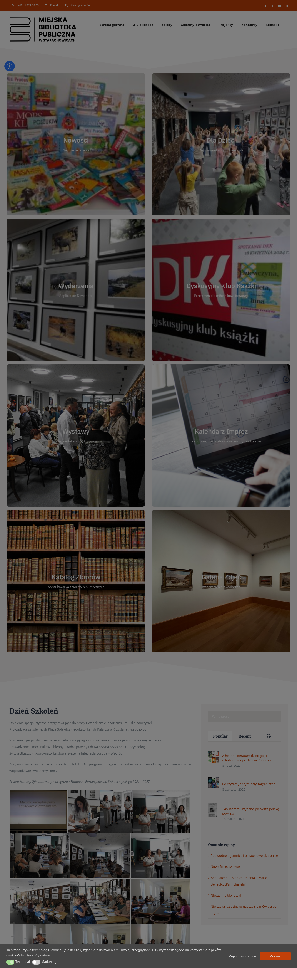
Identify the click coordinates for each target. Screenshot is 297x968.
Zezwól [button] (275, 956)
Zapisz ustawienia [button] (242, 956)
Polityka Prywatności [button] (37, 955)
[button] (10, 962)
